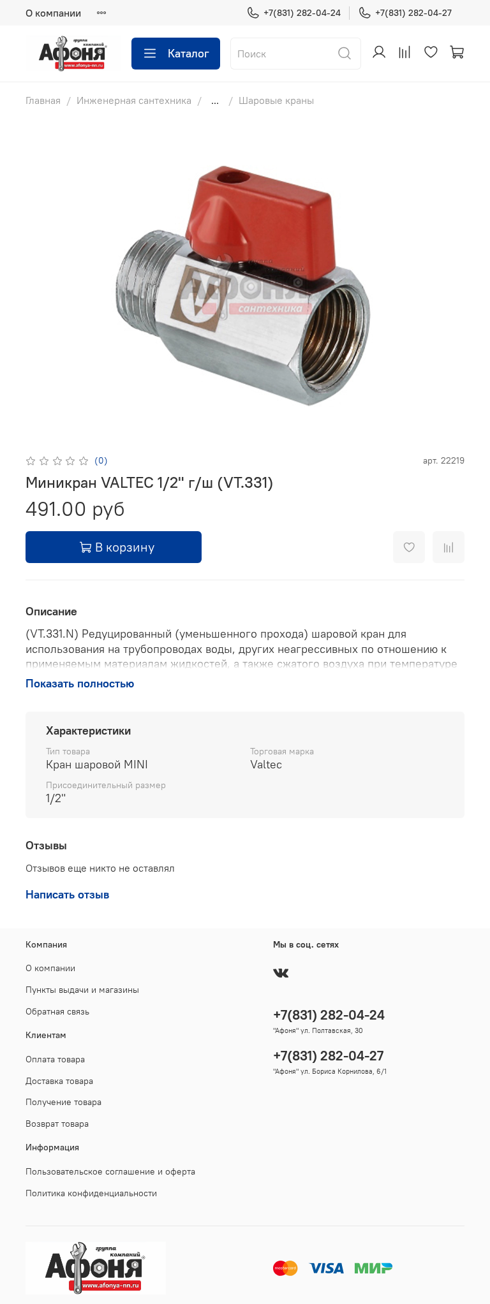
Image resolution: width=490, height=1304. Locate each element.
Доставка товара (59, 1081)
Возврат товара (57, 1123)
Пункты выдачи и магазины (82, 989)
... (215, 100)
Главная (43, 100)
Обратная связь (57, 1011)
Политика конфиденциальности (91, 1193)
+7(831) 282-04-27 (413, 12)
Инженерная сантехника (134, 100)
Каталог (188, 53)
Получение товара (63, 1102)
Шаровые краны (276, 100)
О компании (53, 12)
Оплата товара (55, 1059)
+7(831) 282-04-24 (302, 12)
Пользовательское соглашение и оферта (110, 1171)
